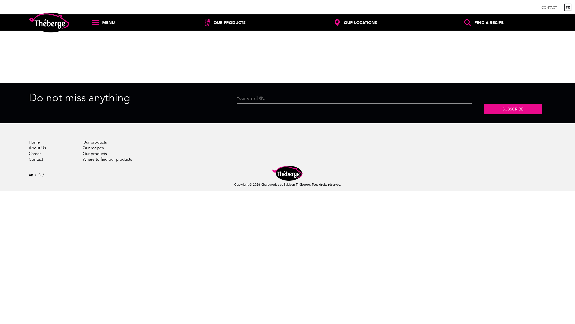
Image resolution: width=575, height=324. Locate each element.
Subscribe (513, 109)
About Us (37, 148)
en (31, 175)
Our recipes (93, 148)
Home (34, 142)
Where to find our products (107, 159)
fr (568, 7)
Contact (549, 7)
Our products (95, 142)
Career (35, 154)
